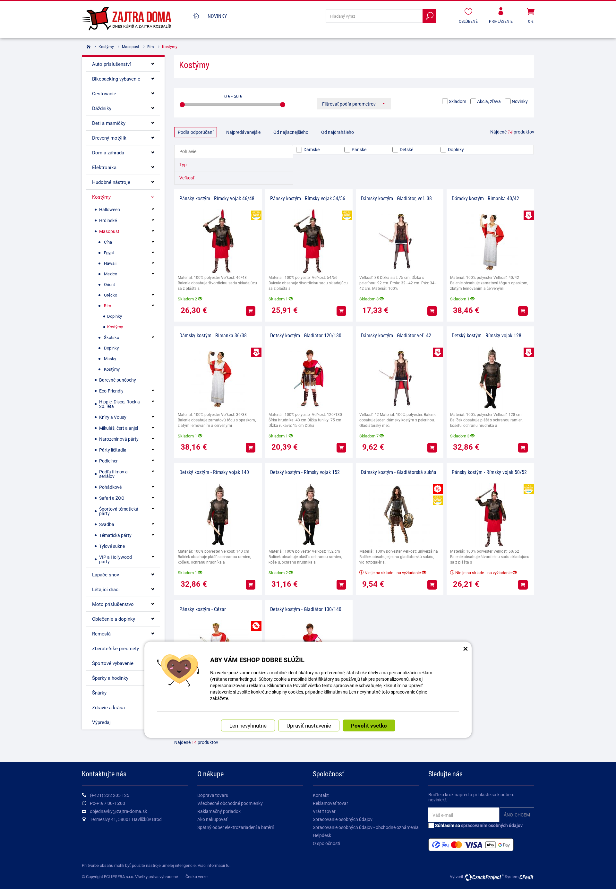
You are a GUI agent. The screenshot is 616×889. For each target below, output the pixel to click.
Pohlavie (187, 151)
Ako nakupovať (212, 819)
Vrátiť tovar (324, 811)
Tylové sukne (112, 546)
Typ (183, 164)
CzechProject (484, 877)
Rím (150, 46)
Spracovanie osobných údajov (342, 819)
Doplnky (455, 149)
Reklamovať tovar (330, 803)
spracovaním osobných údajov (492, 825)
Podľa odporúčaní (195, 132)
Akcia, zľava (488, 101)
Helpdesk (322, 835)
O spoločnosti (326, 843)
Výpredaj (101, 722)
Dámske (311, 149)
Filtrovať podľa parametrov (349, 104)
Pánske (358, 149)
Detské (406, 149)
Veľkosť (186, 178)
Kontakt (321, 795)
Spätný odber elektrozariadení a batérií (235, 827)
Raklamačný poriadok (219, 811)
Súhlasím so (478, 825)
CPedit (526, 877)
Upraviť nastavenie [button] (309, 725)
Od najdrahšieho (337, 132)
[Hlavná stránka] (196, 16)
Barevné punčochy (117, 380)
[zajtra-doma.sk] (135, 19)
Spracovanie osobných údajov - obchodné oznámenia (366, 827)
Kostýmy (106, 46)
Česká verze (196, 876)
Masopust (130, 46)
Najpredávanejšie (243, 132)
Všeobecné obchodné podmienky (230, 803)
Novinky (217, 16)
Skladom (457, 101)
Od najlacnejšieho (290, 132)
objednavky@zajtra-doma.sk (118, 811)
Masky (110, 358)
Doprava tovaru (212, 795)
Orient (109, 284)
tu (227, 865)
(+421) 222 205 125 (109, 795)
